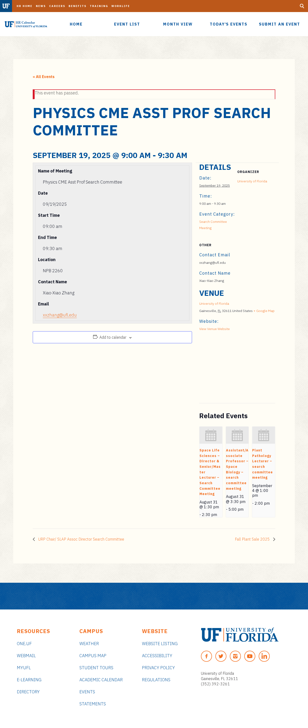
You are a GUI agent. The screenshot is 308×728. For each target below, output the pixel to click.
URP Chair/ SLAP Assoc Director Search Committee (80, 539)
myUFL (24, 667)
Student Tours (96, 667)
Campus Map (92, 655)
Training (99, 6)
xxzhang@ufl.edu (60, 315)
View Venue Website (214, 329)
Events (87, 692)
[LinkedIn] (264, 656)
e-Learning (29, 679)
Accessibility (157, 655)
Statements (92, 704)
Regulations (156, 679)
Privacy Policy (158, 667)
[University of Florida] (240, 635)
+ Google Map (264, 311)
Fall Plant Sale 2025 (253, 539)
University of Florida (252, 181)
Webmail (26, 655)
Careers (57, 6)
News (41, 6)
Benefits (77, 6)
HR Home (24, 6)
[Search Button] (302, 6)
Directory (28, 692)
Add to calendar (112, 337)
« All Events (44, 76)
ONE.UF (24, 643)
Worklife (120, 6)
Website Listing (160, 643)
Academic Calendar (101, 679)
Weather (89, 643)
